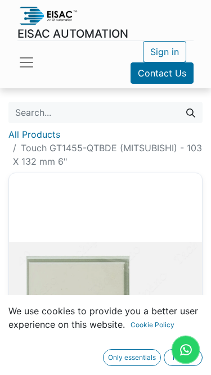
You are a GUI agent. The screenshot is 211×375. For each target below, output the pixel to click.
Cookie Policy (152, 324)
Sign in (164, 51)
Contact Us (162, 73)
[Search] (191, 112)
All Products (34, 134)
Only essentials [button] (132, 357)
